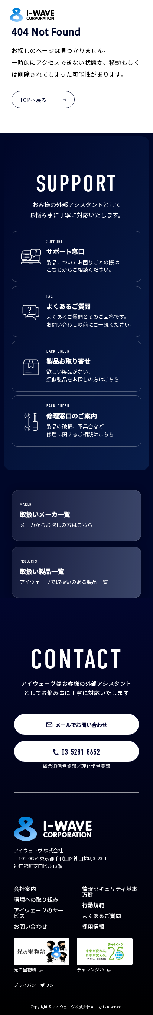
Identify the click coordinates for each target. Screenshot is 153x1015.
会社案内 (25, 888)
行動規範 (93, 905)
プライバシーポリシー (36, 985)
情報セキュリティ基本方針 (109, 891)
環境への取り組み (36, 899)
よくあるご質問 (101, 915)
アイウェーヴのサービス (39, 912)
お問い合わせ (30, 926)
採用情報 (93, 926)
